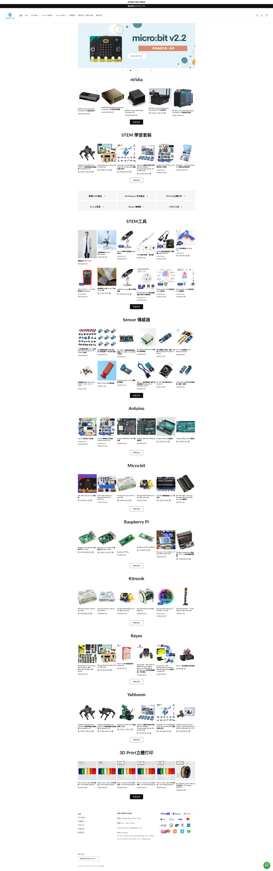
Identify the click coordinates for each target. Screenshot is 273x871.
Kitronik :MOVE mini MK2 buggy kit (145, 609)
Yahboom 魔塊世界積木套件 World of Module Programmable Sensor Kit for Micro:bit (146, 167)
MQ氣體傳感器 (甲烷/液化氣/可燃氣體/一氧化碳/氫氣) (107, 350)
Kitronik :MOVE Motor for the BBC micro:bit (145, 496)
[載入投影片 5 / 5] (140, 70)
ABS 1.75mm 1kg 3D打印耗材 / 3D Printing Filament (107, 783)
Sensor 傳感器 (135, 207)
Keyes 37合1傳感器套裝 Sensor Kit (125, 664)
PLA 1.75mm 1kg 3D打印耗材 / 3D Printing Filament (87, 783)
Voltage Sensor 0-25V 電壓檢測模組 (126, 381)
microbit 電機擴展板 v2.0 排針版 (166, 496)
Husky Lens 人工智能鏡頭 (137, 56)
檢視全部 (136, 122)
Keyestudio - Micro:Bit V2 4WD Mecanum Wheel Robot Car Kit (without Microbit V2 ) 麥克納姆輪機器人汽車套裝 (146, 668)
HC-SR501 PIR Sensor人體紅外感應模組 (146, 350)
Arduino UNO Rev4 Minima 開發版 (146, 439)
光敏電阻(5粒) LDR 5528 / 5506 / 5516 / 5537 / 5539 (86, 384)
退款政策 (81, 829)
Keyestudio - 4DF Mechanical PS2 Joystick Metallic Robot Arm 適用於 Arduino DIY (165, 668)
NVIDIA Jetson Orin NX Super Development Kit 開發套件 (159, 109)
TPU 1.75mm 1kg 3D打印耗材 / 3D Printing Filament (166, 783)
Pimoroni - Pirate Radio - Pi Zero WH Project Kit (166, 553)
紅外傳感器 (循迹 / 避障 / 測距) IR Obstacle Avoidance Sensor (166, 351)
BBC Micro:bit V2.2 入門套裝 (87, 496)
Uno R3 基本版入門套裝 (85, 438)
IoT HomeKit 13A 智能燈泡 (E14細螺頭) (185, 290)
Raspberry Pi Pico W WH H (146, 547)
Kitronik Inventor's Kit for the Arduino (106, 609)
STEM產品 (81, 817)
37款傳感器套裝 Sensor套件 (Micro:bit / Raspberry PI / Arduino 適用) (87, 350)
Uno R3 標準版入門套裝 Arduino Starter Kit (105, 439)
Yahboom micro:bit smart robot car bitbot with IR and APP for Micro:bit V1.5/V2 (185, 726)
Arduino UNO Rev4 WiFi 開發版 (126, 439)
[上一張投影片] (122, 70)
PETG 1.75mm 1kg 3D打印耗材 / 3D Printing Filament (146, 783)
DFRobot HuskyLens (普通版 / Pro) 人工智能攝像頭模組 (185, 554)
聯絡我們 (81, 832)
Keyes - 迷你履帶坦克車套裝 (185, 666)
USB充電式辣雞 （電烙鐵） (146, 255)
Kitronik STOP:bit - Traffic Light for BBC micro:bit (185, 609)
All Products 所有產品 (135, 196)
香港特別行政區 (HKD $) (88, 858)
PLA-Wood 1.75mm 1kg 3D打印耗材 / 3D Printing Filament (185, 785)
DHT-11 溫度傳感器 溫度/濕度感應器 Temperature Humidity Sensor (146, 384)
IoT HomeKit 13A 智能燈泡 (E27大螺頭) (165, 290)
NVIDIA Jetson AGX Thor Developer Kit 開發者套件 (86, 110)
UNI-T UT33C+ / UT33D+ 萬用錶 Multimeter (87, 290)
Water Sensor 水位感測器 (106, 383)
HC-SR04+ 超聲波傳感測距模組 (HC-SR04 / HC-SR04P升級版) (126, 352)
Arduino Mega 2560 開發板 (185, 438)
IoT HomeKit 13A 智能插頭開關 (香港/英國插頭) (146, 293)
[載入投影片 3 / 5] (133, 70)
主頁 (79, 814)
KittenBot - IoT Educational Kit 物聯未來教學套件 (185, 166)
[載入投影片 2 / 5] (130, 70)
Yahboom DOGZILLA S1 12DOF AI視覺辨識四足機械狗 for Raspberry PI (107, 726)
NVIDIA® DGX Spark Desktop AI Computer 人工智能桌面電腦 (113, 108)
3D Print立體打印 (174, 196)
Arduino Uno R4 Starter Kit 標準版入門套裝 (166, 166)
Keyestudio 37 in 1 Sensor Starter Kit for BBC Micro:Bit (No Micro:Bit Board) (86, 668)
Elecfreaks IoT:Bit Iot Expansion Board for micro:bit (105, 497)
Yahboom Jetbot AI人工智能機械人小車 (126, 725)
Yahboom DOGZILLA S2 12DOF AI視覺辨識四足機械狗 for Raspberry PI (87, 167)
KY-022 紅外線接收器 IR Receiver (165, 383)
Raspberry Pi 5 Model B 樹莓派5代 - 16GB (86, 548)
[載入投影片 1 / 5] (127, 70)
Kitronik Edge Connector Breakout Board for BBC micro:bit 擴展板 (184, 497)
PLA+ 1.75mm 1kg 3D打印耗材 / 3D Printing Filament (126, 783)
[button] (35, 15)
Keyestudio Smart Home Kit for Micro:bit (107, 166)
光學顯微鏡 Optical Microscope (104, 253)
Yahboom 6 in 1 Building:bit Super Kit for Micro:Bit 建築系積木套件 (126, 167)
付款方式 (81, 825)
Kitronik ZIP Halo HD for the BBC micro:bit (165, 609)
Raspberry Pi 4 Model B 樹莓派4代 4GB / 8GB (106, 548)
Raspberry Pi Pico (123, 552)
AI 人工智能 (95, 207)
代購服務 (81, 821)
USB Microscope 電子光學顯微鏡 (126, 290)
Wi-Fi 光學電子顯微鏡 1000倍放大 (126, 252)
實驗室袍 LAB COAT (84, 261)
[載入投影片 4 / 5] (137, 70)
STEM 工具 (174, 207)
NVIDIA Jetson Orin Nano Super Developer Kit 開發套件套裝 (183, 111)
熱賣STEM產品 (95, 196)
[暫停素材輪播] (150, 70)
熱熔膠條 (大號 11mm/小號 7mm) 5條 (106, 289)
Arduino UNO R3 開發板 (165, 438)
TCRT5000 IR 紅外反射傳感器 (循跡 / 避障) (185, 383)
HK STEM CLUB (87, 866)
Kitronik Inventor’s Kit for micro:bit (126, 496)
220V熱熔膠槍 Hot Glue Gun (184, 249)
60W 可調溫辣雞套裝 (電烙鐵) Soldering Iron (165, 252)
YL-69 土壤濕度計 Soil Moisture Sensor (183, 350)
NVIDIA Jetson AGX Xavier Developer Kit (134, 111)
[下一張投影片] (145, 70)
